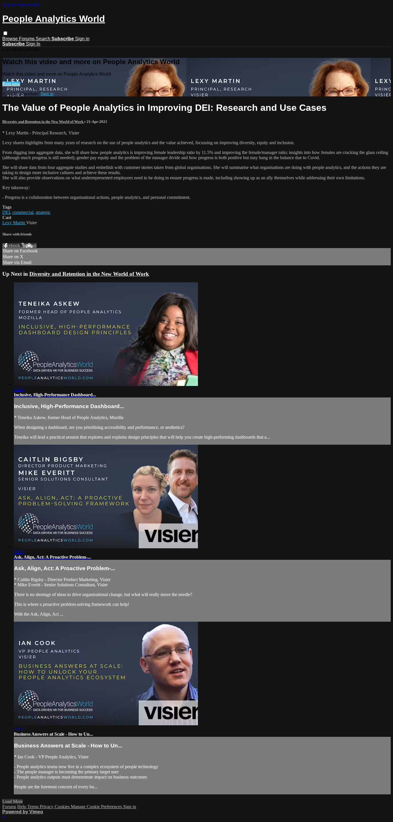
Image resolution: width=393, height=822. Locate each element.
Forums (27, 38)
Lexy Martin (14, 222)
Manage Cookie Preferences (97, 806)
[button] (5, 33)
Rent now (11, 83)
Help (22, 806)
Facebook (11, 245)
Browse (10, 38)
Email (31, 245)
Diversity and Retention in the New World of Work (43, 121)
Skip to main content (21, 4)
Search (43, 38)
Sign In (33, 43)
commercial (22, 212)
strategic (43, 212)
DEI (6, 212)
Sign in (82, 38)
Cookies (63, 806)
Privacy (47, 806)
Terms (33, 806)
